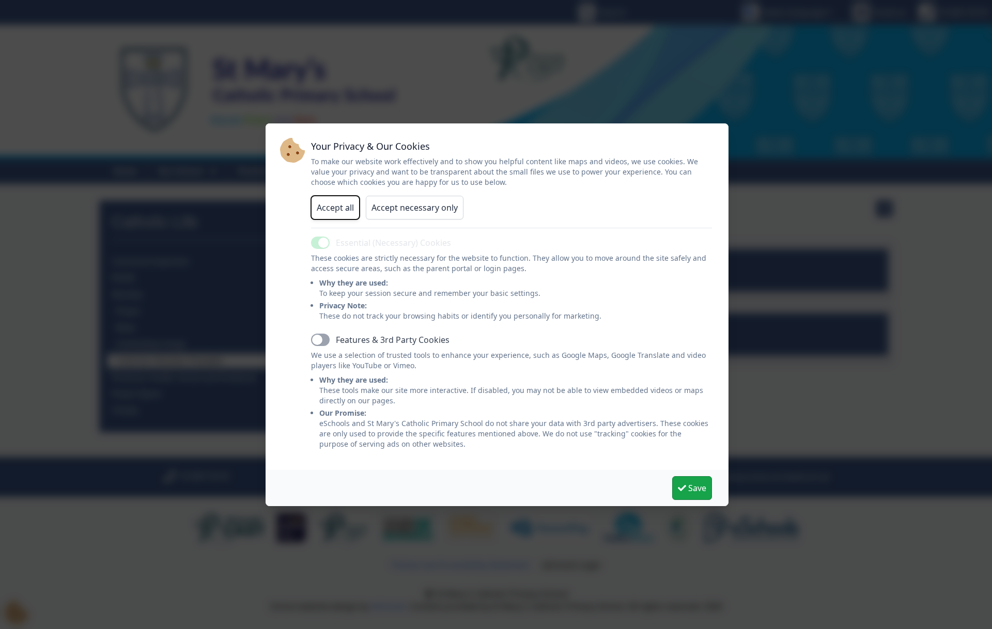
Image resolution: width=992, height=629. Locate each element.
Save (696, 488)
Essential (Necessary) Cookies (393, 242)
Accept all (335, 207)
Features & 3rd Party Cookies (393, 339)
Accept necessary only (414, 207)
